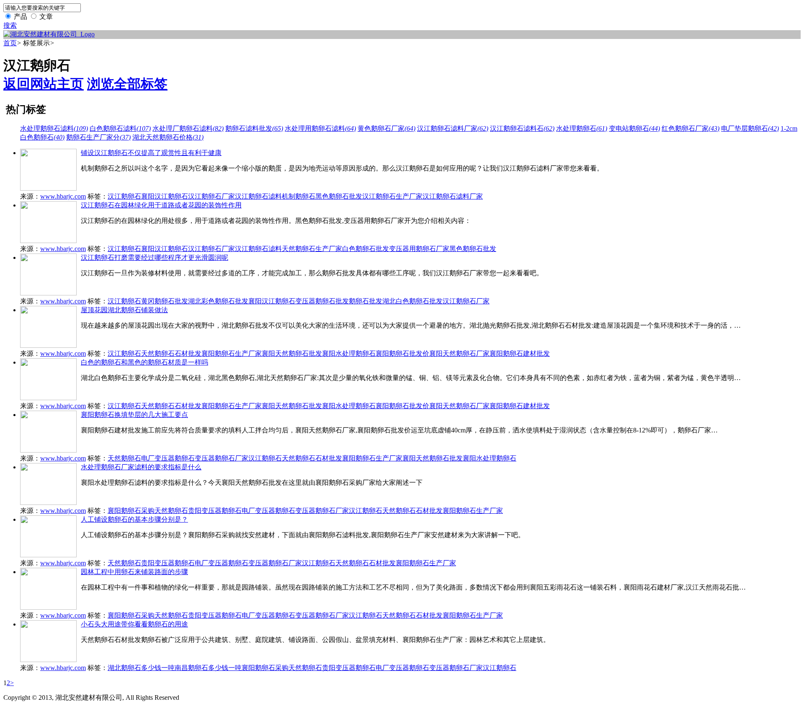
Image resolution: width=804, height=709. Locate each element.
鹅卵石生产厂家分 (98, 137)
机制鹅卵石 (298, 196)
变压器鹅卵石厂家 (221, 458)
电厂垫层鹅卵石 (750, 128)
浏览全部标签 (127, 83)
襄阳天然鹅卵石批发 (292, 353)
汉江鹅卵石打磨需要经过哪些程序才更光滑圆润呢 (154, 257)
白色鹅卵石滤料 (120, 128)
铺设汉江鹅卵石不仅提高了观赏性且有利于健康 (151, 152)
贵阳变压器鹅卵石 (215, 510)
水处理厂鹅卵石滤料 (188, 128)
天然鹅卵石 (124, 458)
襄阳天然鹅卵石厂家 (459, 353)
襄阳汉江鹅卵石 (164, 196)
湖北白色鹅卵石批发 (412, 301)
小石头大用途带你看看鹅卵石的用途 (134, 624)
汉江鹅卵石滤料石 (522, 128)
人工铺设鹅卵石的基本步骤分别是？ (134, 519)
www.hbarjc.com (63, 196)
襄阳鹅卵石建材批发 (520, 353)
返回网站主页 (43, 83)
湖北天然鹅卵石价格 (168, 137)
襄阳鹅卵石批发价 (402, 353)
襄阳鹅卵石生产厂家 (231, 353)
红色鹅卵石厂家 (690, 128)
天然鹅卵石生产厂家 (312, 248)
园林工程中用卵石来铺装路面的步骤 (134, 571)
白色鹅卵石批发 (365, 248)
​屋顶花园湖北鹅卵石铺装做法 (124, 309)
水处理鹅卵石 (581, 128)
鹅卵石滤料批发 (254, 128)
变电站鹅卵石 (634, 128)
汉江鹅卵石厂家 (211, 196)
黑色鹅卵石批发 (338, 196)
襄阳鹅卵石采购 (131, 510)
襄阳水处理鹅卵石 (349, 353)
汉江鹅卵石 (124, 196)
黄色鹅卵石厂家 (386, 128)
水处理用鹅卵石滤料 (320, 128)
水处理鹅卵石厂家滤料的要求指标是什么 (141, 467)
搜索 (10, 25)
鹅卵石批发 (365, 301)
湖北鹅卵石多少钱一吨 (141, 667)
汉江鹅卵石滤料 (258, 196)
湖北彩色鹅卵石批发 (218, 301)
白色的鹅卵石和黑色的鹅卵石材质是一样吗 (144, 362)
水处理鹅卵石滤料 (54, 128)
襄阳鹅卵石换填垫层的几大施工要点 (134, 414)
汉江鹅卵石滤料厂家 (452, 128)
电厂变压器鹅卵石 (168, 458)
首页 (10, 43)
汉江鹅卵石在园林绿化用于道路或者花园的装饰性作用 (161, 205)
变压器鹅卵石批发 (322, 301)
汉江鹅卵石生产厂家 (392, 196)
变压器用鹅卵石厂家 (419, 248)
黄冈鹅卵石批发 (164, 301)
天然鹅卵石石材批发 (171, 353)
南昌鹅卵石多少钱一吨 (208, 667)
